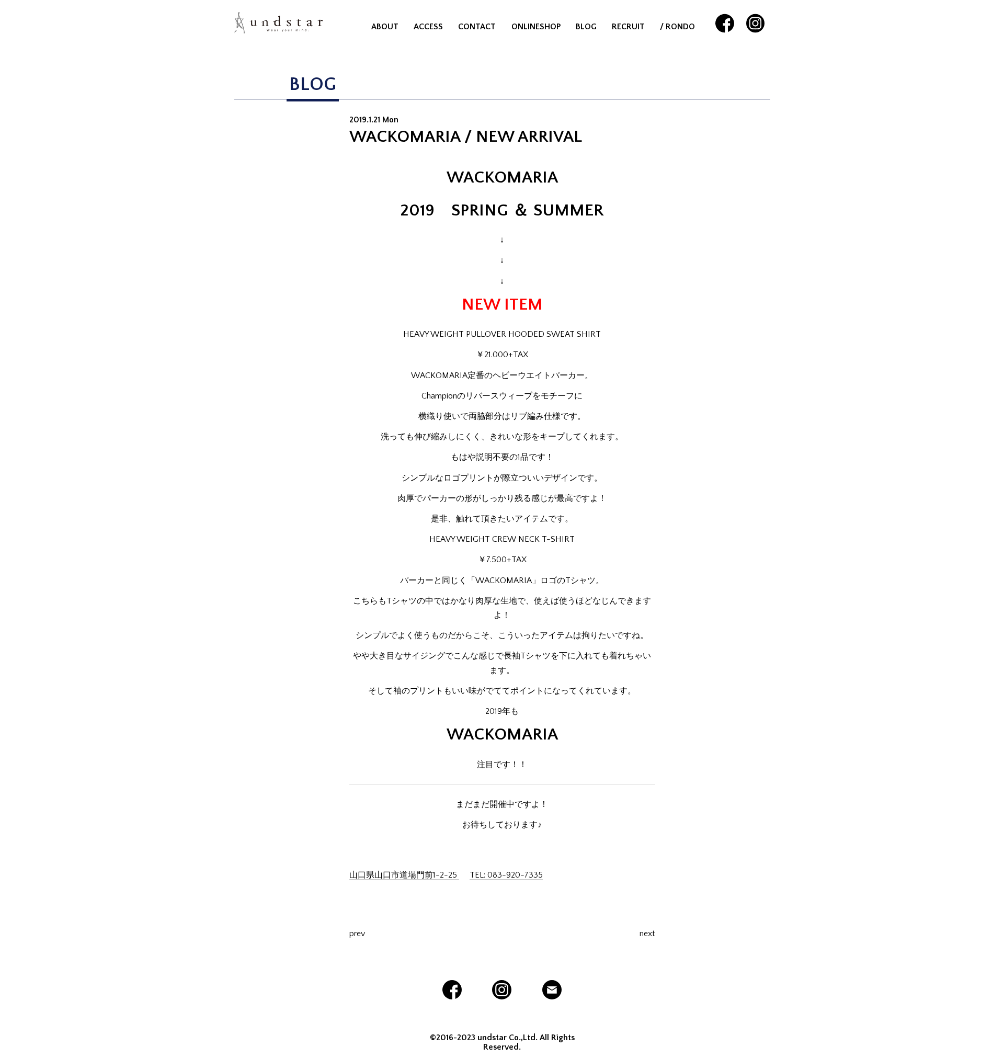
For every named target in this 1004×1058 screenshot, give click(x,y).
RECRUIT (628, 26)
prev (357, 933)
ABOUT (384, 26)
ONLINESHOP (536, 26)
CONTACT (477, 26)
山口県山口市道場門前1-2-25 (404, 875)
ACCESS (428, 26)
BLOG (586, 26)
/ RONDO (677, 26)
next (647, 933)
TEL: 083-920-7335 (506, 875)
